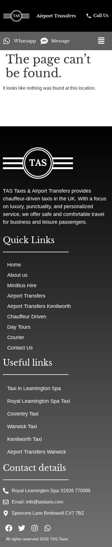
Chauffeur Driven (26, 316)
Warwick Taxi (22, 426)
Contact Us (20, 348)
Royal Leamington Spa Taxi (38, 401)
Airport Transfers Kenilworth (39, 306)
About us (17, 275)
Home (14, 265)
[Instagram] (34, 528)
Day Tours (18, 327)
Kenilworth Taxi (24, 439)
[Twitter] (21, 528)
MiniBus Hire (21, 285)
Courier (15, 337)
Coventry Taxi (22, 414)
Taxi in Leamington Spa (34, 388)
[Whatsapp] (47, 528)
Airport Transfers (26, 296)
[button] (102, 41)
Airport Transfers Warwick (36, 452)
